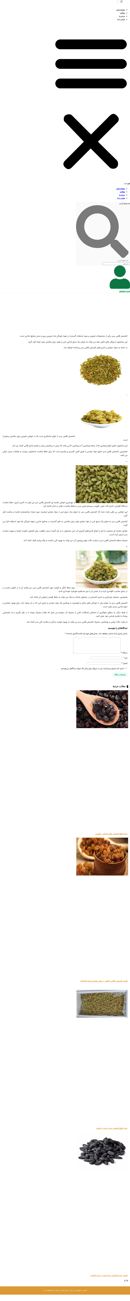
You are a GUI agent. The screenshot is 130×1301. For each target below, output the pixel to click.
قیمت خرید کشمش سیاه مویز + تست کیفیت (108, 1275)
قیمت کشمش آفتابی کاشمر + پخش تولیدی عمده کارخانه (103, 981)
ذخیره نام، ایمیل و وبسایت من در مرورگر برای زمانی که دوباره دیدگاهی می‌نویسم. (92, 668)
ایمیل (124, 663)
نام (125, 658)
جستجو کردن (124, 203)
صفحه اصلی (120, 10)
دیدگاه (124, 653)
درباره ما (122, 16)
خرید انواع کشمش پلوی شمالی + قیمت (111, 834)
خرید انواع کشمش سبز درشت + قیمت (111, 1128)
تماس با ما (121, 19)
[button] (91, 104)
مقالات (122, 13)
